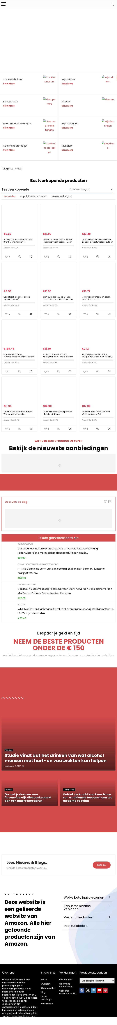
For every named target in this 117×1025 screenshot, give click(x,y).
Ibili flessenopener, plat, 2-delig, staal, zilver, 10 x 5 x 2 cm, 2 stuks (97, 357)
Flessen (21, 604)
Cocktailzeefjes (25, 544)
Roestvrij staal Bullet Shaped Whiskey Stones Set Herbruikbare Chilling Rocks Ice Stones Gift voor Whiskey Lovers (97, 415)
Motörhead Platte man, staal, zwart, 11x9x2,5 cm (96, 298)
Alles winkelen (48, 988)
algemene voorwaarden (66, 985)
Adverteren (47, 1003)
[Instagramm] (93, 990)
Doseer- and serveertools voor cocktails (38, 564)
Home (44, 979)
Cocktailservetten (26, 584)
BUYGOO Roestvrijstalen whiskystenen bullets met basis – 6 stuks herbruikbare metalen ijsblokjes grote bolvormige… (58, 358)
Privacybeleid (66, 979)
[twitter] (87, 990)
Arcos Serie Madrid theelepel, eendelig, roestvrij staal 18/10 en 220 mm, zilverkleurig (97, 242)
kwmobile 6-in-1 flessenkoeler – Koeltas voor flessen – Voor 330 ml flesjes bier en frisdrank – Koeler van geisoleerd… (58, 243)
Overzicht (46, 983)
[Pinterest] (105, 990)
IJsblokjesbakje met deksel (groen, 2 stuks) (17, 298)
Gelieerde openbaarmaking (68, 992)
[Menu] (3, 4)
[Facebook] (82, 990)
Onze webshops (46, 998)
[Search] (112, 4)
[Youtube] (99, 990)
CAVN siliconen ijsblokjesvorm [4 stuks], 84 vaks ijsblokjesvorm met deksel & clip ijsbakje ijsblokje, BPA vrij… (57, 415)
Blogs (43, 992)
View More (9, 83)
